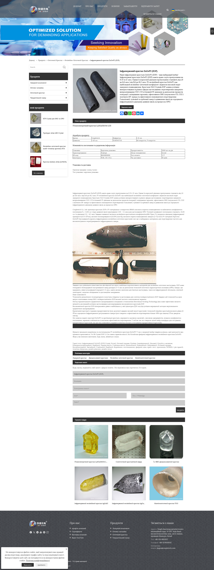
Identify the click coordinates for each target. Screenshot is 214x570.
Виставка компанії (79, 534)
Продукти (41, 60)
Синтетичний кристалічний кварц (129, 461)
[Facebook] (31, 532)
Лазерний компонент (38, 82)
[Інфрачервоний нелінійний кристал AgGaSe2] (129, 482)
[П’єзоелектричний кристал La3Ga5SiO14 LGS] (91, 441)
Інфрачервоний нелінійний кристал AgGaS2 (91, 503)
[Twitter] (34, 532)
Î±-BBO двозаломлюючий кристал (166, 461)
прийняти (41, 565)
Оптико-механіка (36, 87)
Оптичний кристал (55, 60)
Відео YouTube (78, 537)
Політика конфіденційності (38, 560)
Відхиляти (28, 565)
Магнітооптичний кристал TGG (166, 503)
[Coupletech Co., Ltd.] (39, 10)
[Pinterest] (44, 532)
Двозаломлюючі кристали (98, 358)
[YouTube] (41, 532)
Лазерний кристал (79, 358)
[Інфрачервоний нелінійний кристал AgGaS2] (91, 482)
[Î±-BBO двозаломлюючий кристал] (166, 441)
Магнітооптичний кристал (145, 358)
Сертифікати (77, 531)
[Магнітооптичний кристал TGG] (166, 482)
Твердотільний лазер (38, 98)
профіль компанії (79, 528)
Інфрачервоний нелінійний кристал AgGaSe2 (129, 503)
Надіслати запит (126, 107)
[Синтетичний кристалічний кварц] (129, 441)
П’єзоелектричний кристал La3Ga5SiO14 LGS (91, 461)
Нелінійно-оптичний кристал (76, 60)
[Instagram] (47, 532)
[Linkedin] (37, 532)
